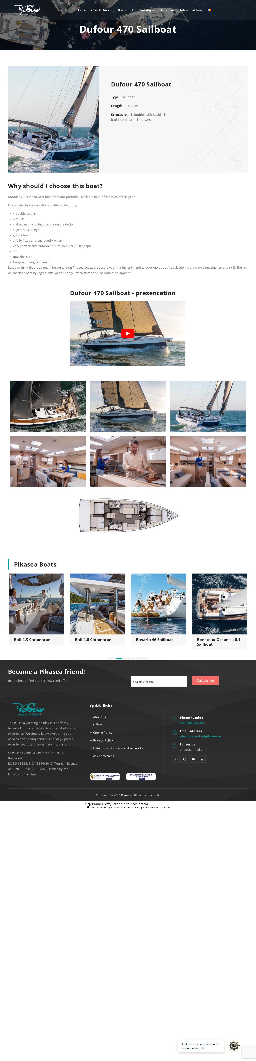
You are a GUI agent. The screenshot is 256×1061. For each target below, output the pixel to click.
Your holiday (142, 10)
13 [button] (144, 658)
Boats (122, 10)
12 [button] (142, 658)
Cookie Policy (102, 732)
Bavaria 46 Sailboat (32, 639)
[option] (36, 610)
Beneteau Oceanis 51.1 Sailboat (157, 642)
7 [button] (129, 658)
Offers (97, 725)
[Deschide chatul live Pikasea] (234, 1046)
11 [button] (139, 658)
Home (81, 10)
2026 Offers (100, 10)
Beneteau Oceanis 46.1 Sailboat (96, 642)
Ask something (191, 10)
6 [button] (124, 658)
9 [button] (134, 658)
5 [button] (119, 658)
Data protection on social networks (118, 748)
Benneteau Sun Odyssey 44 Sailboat (216, 642)
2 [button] (111, 658)
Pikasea (126, 795)
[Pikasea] (28, 10)
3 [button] (114, 658)
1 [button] (109, 658)
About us (167, 10)
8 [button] (131, 658)
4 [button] (117, 658)
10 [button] (136, 658)
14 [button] (147, 658)
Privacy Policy (103, 740)
